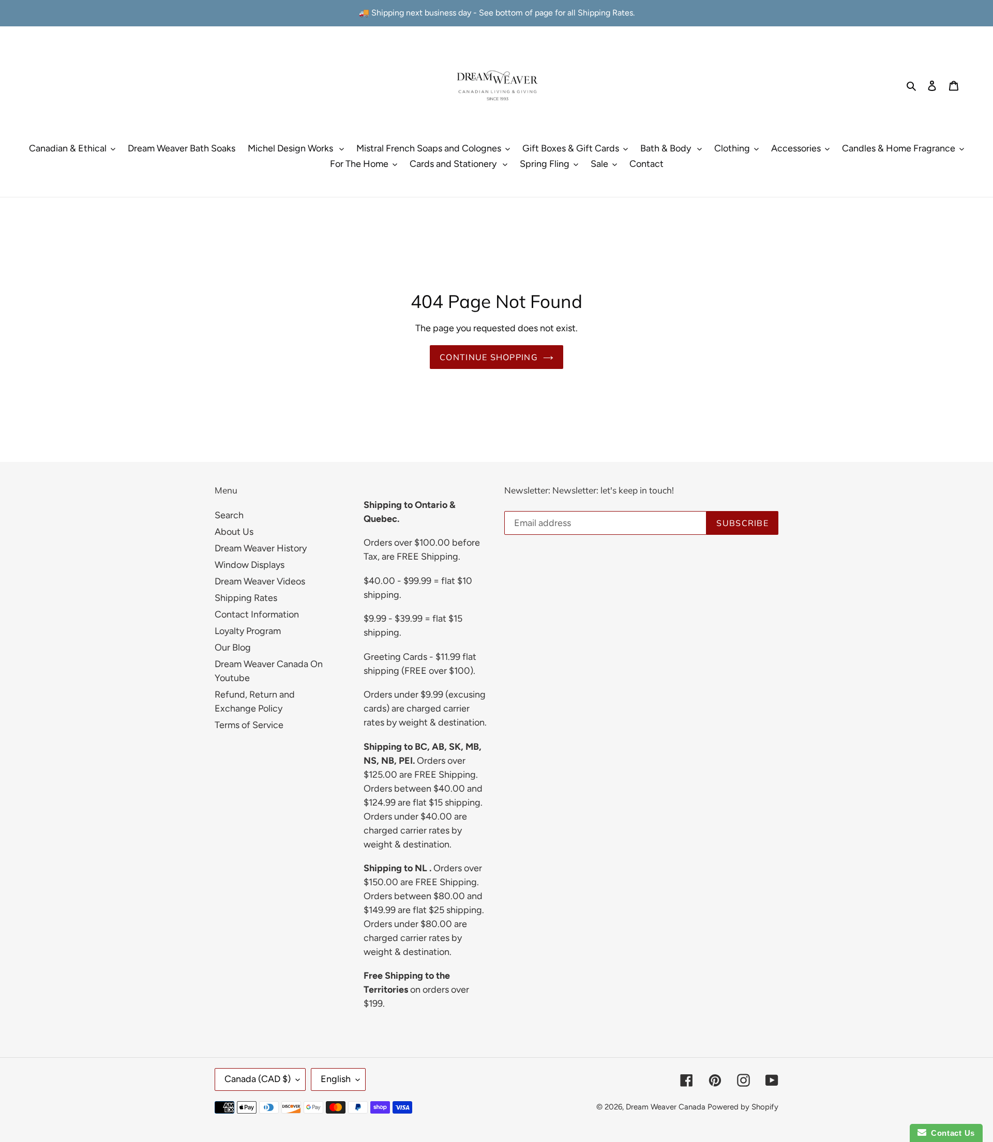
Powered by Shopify (743, 1107)
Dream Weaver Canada (665, 1107)
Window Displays (249, 564)
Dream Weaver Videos (260, 581)
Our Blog (233, 647)
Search (229, 515)
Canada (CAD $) (257, 1079)
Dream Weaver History (261, 548)
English (336, 1079)
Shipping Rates (246, 598)
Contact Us (950, 1133)
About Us (234, 531)
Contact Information (257, 614)
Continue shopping (489, 357)
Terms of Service (249, 725)
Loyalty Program (248, 631)
